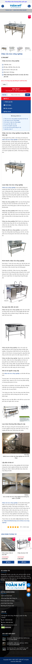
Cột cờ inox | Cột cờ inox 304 (7, 553)
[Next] (28, 30)
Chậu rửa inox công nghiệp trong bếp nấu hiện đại (15, 118)
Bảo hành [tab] (8, 111)
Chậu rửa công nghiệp (20, 10)
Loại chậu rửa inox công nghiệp (11, 120)
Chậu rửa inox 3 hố (23, 553)
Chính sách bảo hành (6, 595)
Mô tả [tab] (7, 98)
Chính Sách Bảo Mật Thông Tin (9, 598)
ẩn (20, 116)
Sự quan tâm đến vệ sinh (9, 124)
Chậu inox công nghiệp (8, 187)
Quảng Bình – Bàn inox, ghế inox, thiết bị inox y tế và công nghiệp (17, 643)
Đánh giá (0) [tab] (8, 101)
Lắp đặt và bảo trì (8, 129)
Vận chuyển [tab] (8, 108)
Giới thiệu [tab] (8, 105)
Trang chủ (8, 10)
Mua (9, 562)
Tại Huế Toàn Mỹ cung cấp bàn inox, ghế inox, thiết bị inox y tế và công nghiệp (17, 648)
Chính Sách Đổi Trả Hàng (7, 600)
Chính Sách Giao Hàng (7, 603)
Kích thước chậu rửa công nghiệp (12, 122)
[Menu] (2, 6)
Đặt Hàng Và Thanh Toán (7, 605)
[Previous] (3, 30)
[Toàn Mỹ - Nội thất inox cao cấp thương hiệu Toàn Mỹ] (16, 6)
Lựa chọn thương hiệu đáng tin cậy (12, 127)
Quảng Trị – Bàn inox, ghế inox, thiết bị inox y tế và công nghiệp (18, 638)
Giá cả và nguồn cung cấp (10, 125)
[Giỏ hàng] (29, 6)
